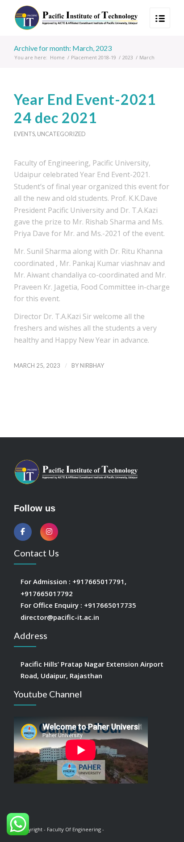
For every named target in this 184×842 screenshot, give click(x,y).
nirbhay (92, 365)
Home (57, 57)
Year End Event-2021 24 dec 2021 (85, 109)
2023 (127, 57)
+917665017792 (47, 593)
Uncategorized (61, 133)
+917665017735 (110, 605)
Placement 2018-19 (93, 57)
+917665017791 (98, 581)
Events (24, 133)
